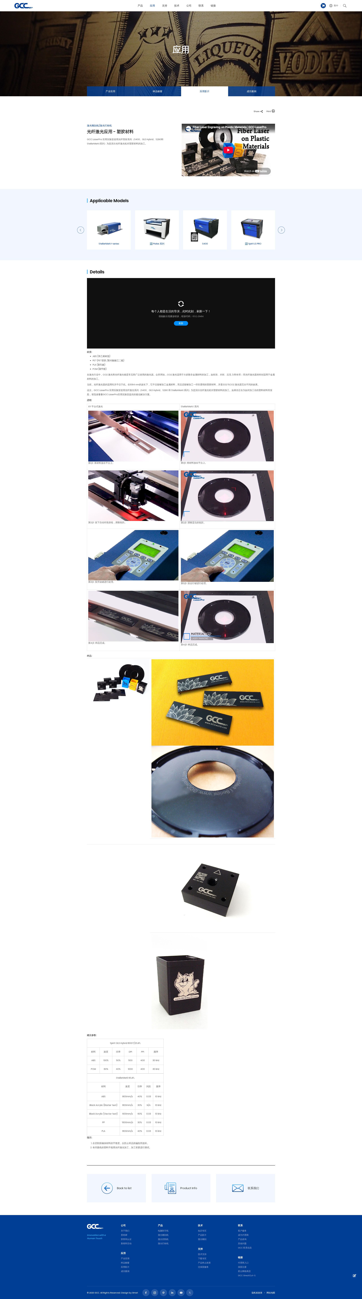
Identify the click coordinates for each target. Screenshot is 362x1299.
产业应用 (110, 91)
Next (281, 230)
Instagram (154, 1292)
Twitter (189, 1292)
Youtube (181, 1292)
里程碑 (124, 1234)
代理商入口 (243, 1262)
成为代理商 (243, 1234)
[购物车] (323, 5)
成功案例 (251, 91)
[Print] (273, 111)
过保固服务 (203, 1266)
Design (124, 1292)
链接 (213, 5)
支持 (164, 5)
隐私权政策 (257, 1292)
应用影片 (204, 91)
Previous (80, 230)
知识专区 (202, 1230)
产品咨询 (242, 1239)
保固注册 (242, 1266)
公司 (188, 5)
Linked (172, 1292)
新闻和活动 (126, 1243)
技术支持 (202, 1254)
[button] (334, 5)
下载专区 (202, 1258)
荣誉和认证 (126, 1239)
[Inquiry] (354, 1275)
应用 (152, 5)
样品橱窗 (157, 91)
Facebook (145, 1292)
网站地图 (271, 1292)
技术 (176, 5)
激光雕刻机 (163, 1234)
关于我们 (125, 1230)
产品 (140, 5)
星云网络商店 (244, 1271)
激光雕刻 (202, 1239)
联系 (201, 5)
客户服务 (242, 1230)
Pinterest (163, 1292)
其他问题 (242, 1243)
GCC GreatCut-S (247, 1275)
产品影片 (202, 1234)
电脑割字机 (163, 1230)
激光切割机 (163, 1239)
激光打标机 (163, 1243)
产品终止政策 (204, 1262)
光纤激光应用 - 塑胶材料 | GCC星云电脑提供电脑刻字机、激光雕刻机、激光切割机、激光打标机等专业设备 (23, 5)
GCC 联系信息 (245, 1247)
